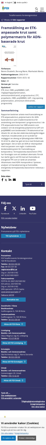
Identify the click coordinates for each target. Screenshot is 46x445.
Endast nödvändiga (27, 438)
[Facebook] (2, 180)
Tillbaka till (14, 20)
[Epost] (14, 180)
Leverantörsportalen (11, 292)
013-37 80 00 (13, 338)
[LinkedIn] (10, 180)
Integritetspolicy (22, 433)
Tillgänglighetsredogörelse (33, 401)
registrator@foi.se (9, 269)
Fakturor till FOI (7, 295)
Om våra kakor (7, 433)
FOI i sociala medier (9, 218)
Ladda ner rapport (35, 107)
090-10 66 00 (13, 376)
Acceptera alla (8, 438)
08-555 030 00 (14, 264)
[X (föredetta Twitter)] (6, 180)
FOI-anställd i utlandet (11, 398)
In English (8, 2)
